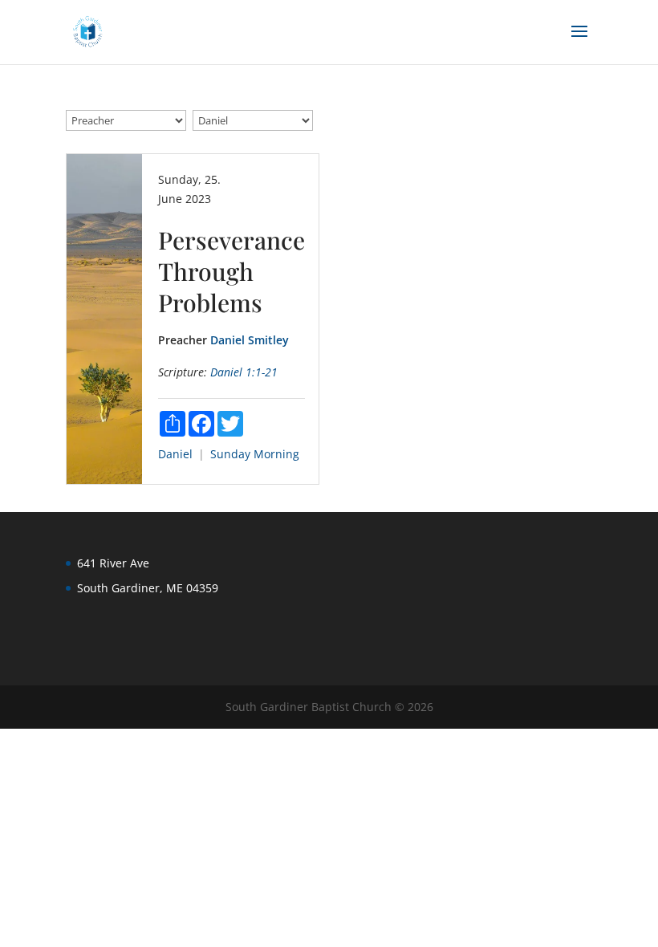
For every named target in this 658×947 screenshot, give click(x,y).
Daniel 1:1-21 (244, 372)
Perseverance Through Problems (231, 271)
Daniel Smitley (249, 340)
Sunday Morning (254, 453)
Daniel (175, 453)
